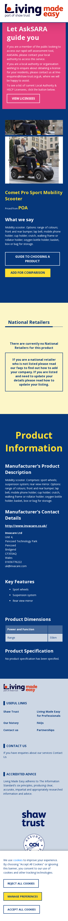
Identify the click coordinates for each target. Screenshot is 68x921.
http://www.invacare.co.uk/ (26, 526)
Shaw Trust (11, 711)
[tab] (29, 319)
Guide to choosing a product (32, 259)
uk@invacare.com (16, 566)
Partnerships (45, 730)
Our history (11, 723)
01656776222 (13, 562)
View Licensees (23, 98)
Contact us (10, 730)
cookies (18, 860)
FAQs (40, 723)
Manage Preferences (23, 896)
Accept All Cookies (22, 909)
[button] (9, 160)
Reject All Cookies (21, 883)
